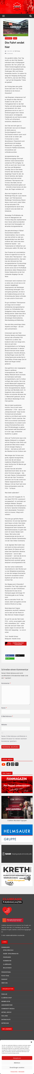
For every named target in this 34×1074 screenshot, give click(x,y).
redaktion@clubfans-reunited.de (14, 935)
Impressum (21, 1071)
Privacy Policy (14, 1071)
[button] (31, 1042)
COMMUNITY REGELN (7, 1008)
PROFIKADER (7, 957)
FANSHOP (4, 979)
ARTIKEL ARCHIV (6, 1012)
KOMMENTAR (7, 960)
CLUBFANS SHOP (6, 998)
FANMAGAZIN (5, 947)
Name (4, 708)
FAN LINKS (4, 1016)
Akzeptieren (17, 1058)
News (15, 38)
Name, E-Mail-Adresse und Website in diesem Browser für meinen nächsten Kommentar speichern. (14, 738)
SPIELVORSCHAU (8, 950)
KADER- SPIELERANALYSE (10, 953)
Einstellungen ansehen (17, 1067)
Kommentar (9, 38)
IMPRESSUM (5, 1023)
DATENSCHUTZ (5, 1019)
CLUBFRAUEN (7, 964)
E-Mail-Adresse (7, 716)
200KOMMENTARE (6, 1005)
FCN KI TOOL (5, 975)
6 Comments (9, 53)
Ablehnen (17, 1063)
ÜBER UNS (4, 983)
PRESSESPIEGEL (6, 972)
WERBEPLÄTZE (5, 1001)
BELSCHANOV (7, 968)
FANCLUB (4, 994)
